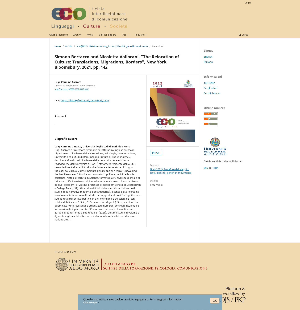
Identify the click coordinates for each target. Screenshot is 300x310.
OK (214, 301)
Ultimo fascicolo (58, 34)
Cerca (244, 34)
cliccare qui (90, 302)
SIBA (215, 168)
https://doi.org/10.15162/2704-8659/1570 (85, 100)
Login (248, 2)
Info (124, 34)
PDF (157, 152)
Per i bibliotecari (212, 93)
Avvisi (90, 34)
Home (58, 46)
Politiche (140, 34)
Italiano (208, 61)
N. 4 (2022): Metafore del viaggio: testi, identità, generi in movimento (112, 46)
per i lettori (209, 82)
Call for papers (107, 34)
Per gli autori (210, 88)
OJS (206, 168)
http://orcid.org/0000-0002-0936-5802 (72, 89)
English (208, 56)
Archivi (77, 34)
